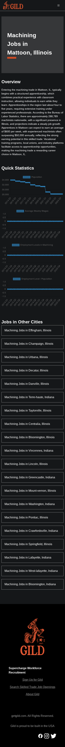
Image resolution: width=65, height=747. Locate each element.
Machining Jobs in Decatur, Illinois (26, 370)
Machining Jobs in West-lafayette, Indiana (31, 570)
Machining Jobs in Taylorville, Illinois (28, 410)
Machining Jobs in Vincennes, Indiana (29, 450)
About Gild (32, 694)
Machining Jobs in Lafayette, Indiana (28, 557)
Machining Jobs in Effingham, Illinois (28, 330)
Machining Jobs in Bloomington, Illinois (30, 437)
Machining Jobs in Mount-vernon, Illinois (30, 490)
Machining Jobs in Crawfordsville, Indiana (31, 530)
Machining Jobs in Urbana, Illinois (26, 357)
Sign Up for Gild (32, 679)
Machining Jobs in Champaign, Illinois (29, 343)
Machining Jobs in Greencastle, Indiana (30, 477)
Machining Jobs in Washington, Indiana (30, 504)
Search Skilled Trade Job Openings (32, 686)
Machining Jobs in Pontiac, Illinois (26, 517)
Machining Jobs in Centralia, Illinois (27, 423)
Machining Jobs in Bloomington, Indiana (30, 584)
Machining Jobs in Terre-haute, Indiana (29, 397)
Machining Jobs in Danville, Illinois (27, 383)
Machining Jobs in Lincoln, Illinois (26, 463)
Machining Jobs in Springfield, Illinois (28, 544)
